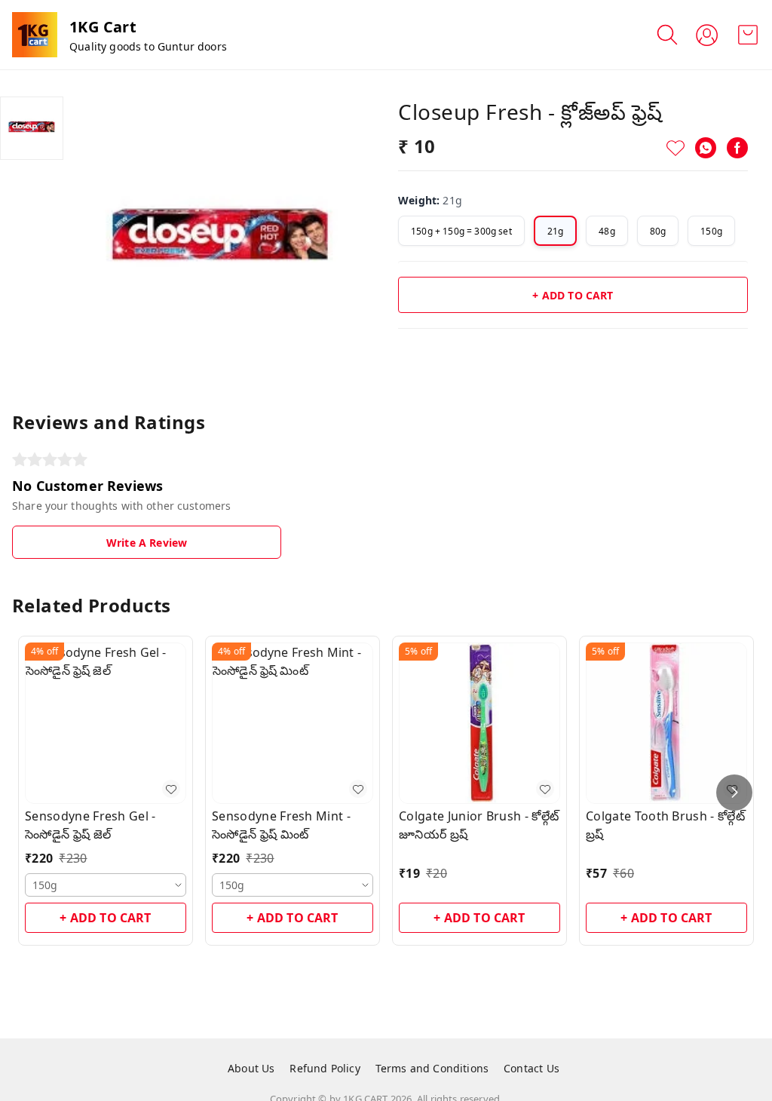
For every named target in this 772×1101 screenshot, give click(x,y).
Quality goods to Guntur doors (148, 46)
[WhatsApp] (705, 147)
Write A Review (146, 542)
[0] (748, 34)
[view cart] (748, 34)
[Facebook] (737, 147)
